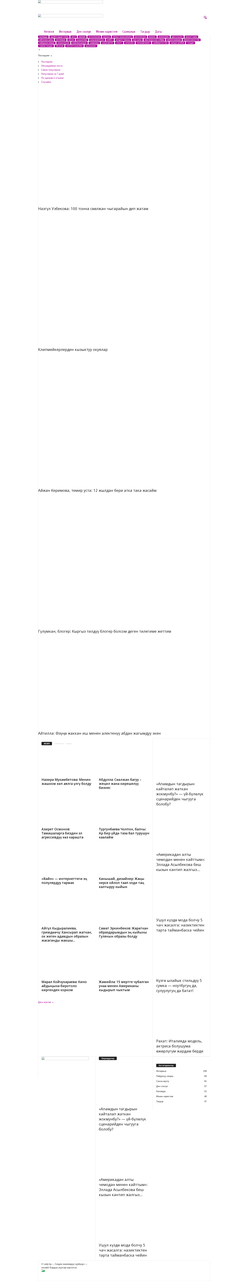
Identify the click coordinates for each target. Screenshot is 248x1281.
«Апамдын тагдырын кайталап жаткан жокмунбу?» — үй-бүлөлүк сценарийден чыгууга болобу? (179, 793)
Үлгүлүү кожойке (74, 46)
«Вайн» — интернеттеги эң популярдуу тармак (64, 881)
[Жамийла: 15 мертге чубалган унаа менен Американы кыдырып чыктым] (124, 964)
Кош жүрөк (82, 40)
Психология (63, 43)
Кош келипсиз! (97, 40)
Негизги (49, 32)
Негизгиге (59, 743)
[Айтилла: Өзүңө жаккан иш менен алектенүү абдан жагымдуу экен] (124, 681)
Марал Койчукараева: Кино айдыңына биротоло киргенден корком (64, 986)
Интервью (65, 32)
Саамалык (128, 32)
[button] (205, 17)
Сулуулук (129, 43)
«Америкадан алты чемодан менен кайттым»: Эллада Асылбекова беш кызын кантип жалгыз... (180, 862)
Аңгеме (82, 37)
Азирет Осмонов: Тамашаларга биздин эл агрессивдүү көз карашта (62, 833)
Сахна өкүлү (107, 43)
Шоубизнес (91, 46)
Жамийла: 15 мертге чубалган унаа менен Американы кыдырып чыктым (124, 986)
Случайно (46, 82)
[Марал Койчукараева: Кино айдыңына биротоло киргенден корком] (67, 964)
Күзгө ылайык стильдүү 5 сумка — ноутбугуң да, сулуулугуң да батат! (179, 985)
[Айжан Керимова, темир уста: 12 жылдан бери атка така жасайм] (124, 419)
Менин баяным (174, 40)
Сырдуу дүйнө (177, 43)
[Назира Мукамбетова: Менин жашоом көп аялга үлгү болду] (67, 762)
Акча (74, 37)
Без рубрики (140, 37)
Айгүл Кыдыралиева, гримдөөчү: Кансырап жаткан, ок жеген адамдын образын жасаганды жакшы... (67, 934)
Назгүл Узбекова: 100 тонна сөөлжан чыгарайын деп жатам (93, 208)
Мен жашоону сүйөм (154, 40)
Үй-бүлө (59, 46)
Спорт (119, 43)
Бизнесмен (164, 37)
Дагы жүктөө (45, 1002)
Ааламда (43, 37)
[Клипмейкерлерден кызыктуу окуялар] (124, 278)
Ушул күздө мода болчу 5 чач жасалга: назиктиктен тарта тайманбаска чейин (180, 924)
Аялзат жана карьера (122, 37)
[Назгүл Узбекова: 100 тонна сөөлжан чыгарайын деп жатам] (124, 143)
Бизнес (152, 37)
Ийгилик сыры (46, 40)
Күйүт (110, 40)
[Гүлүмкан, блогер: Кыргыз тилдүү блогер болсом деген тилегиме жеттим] (124, 560)
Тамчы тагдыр (46, 46)
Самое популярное (50, 70)
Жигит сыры (191, 37)
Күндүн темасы (123, 40)
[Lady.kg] (124, 21)
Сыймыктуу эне (160, 43)
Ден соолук (84, 32)
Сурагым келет (143, 43)
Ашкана (106, 37)
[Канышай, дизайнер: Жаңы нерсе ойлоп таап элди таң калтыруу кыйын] (124, 861)
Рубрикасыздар (79, 43)
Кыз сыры (137, 40)
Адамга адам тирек (59, 37)
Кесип (71, 40)
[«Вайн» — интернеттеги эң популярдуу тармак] (67, 861)
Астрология (94, 37)
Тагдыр (145, 32)
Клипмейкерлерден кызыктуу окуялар (73, 349)
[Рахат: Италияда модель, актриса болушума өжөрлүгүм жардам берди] (181, 1015)
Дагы (158, 32)
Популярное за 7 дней (52, 74)
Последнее (46, 62)
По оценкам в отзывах (52, 78)
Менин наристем (106, 32)
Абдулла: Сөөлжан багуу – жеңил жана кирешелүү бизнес (120, 783)
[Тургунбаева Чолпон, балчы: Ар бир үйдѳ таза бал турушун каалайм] (124, 811)
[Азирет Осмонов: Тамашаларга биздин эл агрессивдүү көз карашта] (67, 811)
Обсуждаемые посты (52, 66)
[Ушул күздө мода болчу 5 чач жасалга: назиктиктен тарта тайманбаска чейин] (181, 894)
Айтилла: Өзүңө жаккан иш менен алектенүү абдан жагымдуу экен (99, 733)
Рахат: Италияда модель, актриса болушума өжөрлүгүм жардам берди (179, 1045)
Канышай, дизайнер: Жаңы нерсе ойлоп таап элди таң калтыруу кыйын (121, 883)
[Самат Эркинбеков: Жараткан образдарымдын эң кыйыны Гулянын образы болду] (124, 910)
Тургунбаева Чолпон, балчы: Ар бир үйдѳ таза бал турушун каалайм (124, 833)
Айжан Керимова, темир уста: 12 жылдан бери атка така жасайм (97, 490)
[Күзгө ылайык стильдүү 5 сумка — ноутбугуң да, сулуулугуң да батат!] (181, 954)
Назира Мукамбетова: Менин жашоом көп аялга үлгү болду (66, 781)
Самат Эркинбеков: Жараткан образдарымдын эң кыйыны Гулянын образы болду (123, 932)
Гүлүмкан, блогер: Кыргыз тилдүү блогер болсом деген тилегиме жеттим (104, 631)
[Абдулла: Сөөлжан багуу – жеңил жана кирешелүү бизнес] (124, 762)
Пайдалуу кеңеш (46, 43)
